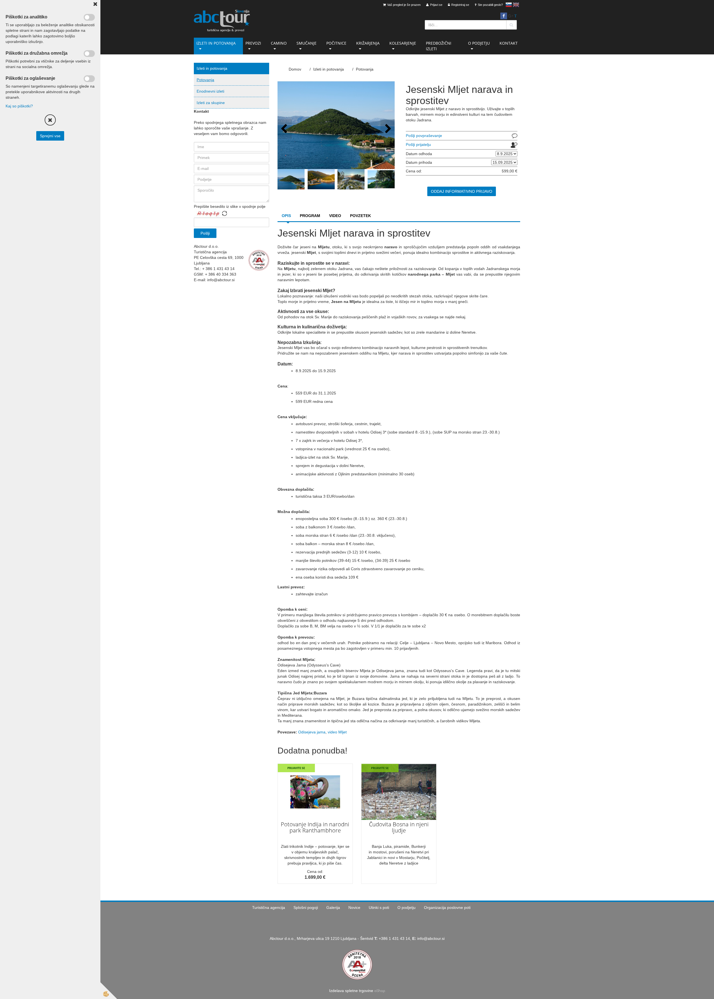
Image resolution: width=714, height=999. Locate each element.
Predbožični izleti (438, 45)
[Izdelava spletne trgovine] (379, 990)
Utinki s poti (379, 907)
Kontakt (509, 43)
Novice (354, 907)
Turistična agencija (268, 907)
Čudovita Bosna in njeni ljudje (399, 827)
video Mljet (337, 732)
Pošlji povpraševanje (424, 135)
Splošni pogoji (305, 907)
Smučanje (306, 43)
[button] (387, 129)
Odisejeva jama (311, 732)
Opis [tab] (286, 215)
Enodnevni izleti (210, 91)
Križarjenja (368, 43)
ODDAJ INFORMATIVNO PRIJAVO (461, 191)
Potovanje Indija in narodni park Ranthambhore (315, 827)
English (516, 5)
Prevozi (253, 43)
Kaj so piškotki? (19, 106)
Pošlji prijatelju (418, 144)
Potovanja (205, 80)
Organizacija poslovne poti (447, 907)
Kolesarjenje (402, 43)
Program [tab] (310, 215)
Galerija (333, 907)
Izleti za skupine (211, 102)
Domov (295, 69)
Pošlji (205, 233)
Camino (279, 43)
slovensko (509, 5)
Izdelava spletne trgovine (351, 990)
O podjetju (479, 43)
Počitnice (336, 43)
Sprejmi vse (50, 136)
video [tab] (335, 215)
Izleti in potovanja (216, 43)
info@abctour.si (431, 938)
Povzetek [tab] (360, 215)
